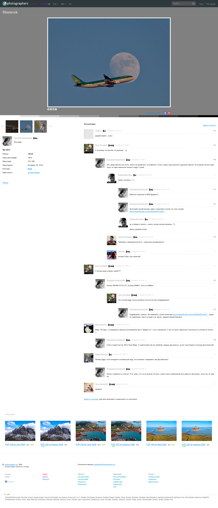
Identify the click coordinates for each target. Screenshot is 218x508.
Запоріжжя (142, 497)
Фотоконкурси (82, 484)
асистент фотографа (51, 497)
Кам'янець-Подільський (165, 497)
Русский (7, 474)
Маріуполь (34, 499)
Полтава (74, 499)
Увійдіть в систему (91, 399)
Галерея (45, 4)
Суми (102, 499)
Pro (70, 4)
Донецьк (128, 497)
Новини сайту (117, 484)
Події (114, 486)
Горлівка (117, 497)
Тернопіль (115, 499)
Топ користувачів (83, 476)
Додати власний (209, 125)
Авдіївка (83, 497)
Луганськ (18, 499)
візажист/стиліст (39, 497)
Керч (183, 497)
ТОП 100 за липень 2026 (51, 444)
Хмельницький (147, 499)
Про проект (116, 479)
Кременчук (198, 497)
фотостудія (71, 497)
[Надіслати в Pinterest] (169, 114)
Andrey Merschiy (101, 354)
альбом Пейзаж (34, 173)
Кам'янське (177, 497)
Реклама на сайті (153, 476)
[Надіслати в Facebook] (165, 114)
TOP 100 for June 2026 (86, 444)
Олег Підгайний (101, 145)
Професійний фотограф (12, 497)
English (7, 476)
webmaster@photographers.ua (104, 464)
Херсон (139, 499)
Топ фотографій (83, 479)
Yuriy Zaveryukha (101, 384)
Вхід (201, 4)
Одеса (68, 499)
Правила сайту (118, 481)
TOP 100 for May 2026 (156, 444)
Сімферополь (95, 499)
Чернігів (160, 499)
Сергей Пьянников (125, 237)
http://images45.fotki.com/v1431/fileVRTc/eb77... (148, 211)
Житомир (135, 497)
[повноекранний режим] (56, 109)
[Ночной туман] (12, 121)
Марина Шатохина (125, 175)
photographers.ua (11, 465)
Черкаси (155, 499)
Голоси (5, 183)
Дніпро (123, 497)
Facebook (10, 481)
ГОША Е (98, 131)
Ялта (171, 499)
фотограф (24, 497)
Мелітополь (42, 499)
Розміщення (152, 479)
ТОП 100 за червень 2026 (123, 444)
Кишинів (191, 497)
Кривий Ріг (205, 497)
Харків (134, 499)
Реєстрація (210, 4)
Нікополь (63, 499)
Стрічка (34, 4)
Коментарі (46, 479)
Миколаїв (56, 499)
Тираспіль (122, 499)
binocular (121, 251)
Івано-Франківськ (151, 497)
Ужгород (128, 499)
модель (30, 497)
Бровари (105, 497)
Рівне (79, 499)
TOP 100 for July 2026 (15, 444)
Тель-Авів (108, 499)
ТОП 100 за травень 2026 (193, 444)
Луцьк (24, 499)
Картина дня (82, 481)
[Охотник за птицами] (40, 121)
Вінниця (111, 497)
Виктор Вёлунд (101, 325)
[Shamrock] (26, 121)
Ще (63, 4)
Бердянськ (99, 497)
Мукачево (49, 499)
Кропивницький (10, 499)
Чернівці (166, 499)
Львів (28, 499)
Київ (186, 497)
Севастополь (86, 499)
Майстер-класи (153, 481)
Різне (30, 169)
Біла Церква (91, 497)
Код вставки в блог (153, 113)
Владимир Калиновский (23, 138)
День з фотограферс (119, 476)
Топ (55, 4)
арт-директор (63, 497)
